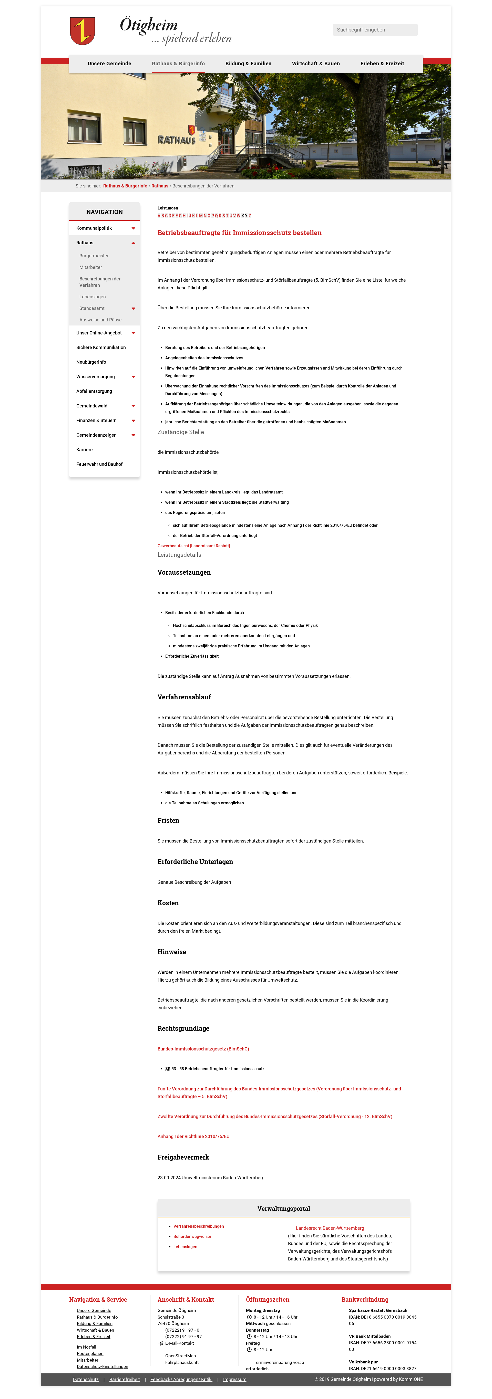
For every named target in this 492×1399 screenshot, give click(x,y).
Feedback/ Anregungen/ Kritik (181, 1379)
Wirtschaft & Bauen (316, 63)
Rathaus (159, 185)
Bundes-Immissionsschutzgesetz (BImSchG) (203, 1048)
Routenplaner (90, 1353)
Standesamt (92, 308)
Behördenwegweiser (192, 1236)
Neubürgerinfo (91, 362)
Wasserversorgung (95, 376)
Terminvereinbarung (273, 1362)
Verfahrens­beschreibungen (198, 1226)
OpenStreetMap (180, 1355)
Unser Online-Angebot (99, 332)
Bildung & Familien (248, 63)
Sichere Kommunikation (101, 347)
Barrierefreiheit (124, 1379)
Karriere (84, 449)
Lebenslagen (92, 296)
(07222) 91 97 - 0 (182, 1330)
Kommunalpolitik (94, 228)
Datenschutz (86, 1379)
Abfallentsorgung (94, 391)
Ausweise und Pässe (100, 319)
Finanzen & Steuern (96, 420)
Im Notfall (86, 1347)
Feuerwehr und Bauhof (99, 464)
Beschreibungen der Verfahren (99, 282)
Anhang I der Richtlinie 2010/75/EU (194, 1136)
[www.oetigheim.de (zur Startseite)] (151, 46)
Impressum (235, 1379)
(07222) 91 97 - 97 (183, 1336)
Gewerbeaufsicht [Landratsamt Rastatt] (194, 545)
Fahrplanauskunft (182, 1362)
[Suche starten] (411, 29)
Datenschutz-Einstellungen (102, 1366)
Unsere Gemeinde (109, 63)
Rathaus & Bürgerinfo (178, 63)
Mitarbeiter (90, 267)
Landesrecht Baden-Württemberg (330, 1228)
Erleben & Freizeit (382, 63)
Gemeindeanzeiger (96, 435)
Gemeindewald (91, 405)
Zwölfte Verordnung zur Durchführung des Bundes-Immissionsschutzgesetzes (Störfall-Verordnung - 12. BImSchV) (275, 1116)
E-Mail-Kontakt (179, 1343)
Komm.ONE (411, 1379)
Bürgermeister (94, 255)
